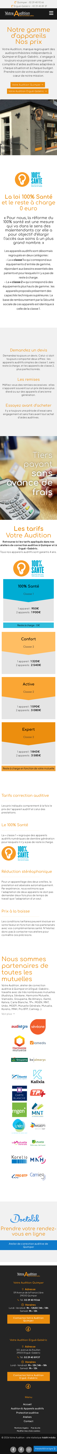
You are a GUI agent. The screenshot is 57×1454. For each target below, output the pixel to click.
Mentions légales (21, 1428)
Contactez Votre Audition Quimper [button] (28, 1319)
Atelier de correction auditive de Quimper (28, 1245)
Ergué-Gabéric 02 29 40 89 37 (30, 6)
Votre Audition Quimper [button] (26, 85)
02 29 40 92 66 (32, 1299)
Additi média (48, 1437)
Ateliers (27, 1416)
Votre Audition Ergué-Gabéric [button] (27, 91)
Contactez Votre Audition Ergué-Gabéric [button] (28, 1376)
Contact (28, 1421)
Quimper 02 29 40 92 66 (30, 2)
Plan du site (35, 1428)
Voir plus (7, 1013)
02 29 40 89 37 (32, 1357)
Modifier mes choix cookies (28, 1431)
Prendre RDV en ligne (44, 1449)
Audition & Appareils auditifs (27, 1408)
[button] (28, 1274)
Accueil (27, 1404)
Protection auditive (27, 1412)
